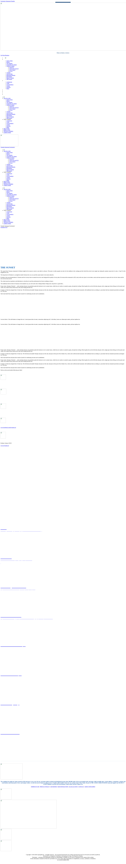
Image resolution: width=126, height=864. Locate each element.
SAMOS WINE (9, 94)
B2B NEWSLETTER (63, 786)
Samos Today (9, 60)
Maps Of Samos (10, 78)
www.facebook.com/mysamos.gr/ (8, 427)
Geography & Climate (11, 64)
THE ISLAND (8, 59)
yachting (8, 72)
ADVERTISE (53, 786)
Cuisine (8, 86)
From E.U (11, 67)
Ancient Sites (9, 74)
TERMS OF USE (35, 786)
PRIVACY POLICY (45, 786)
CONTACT (81, 786)
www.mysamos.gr (5, 445)
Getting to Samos (10, 66)
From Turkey (12, 70)
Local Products (9, 84)
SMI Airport (9, 79)
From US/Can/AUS (14, 68)
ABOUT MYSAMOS (90, 786)
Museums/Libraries (10, 75)
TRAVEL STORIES (10, 93)
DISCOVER (8, 90)
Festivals (8, 87)
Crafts (7, 83)
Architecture (9, 82)
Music (7, 88)
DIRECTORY (8, 91)
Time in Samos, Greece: (63, 52)
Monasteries (9, 76)
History (8, 62)
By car (10, 71)
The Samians (9, 63)
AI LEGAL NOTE (73, 786)
